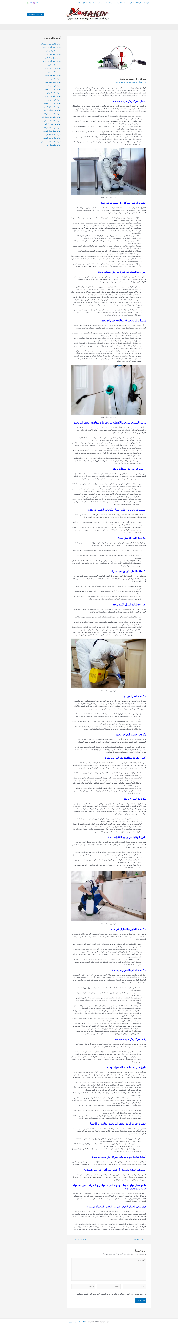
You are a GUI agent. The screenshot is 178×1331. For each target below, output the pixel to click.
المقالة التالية (80, 1239)
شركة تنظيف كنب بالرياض (52, 114)
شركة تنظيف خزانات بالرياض (51, 121)
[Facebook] (40, 3)
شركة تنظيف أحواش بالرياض (51, 47)
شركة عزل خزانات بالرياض (52, 138)
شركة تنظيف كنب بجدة (53, 96)
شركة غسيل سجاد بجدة (53, 82)
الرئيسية (146, 3)
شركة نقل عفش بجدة (53, 100)
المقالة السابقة (137, 1239)
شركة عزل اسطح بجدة (53, 65)
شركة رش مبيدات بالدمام (52, 110)
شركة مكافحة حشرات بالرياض (51, 142)
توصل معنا (109, 3)
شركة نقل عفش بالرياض (52, 124)
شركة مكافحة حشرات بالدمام (51, 44)
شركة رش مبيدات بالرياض (52, 128)
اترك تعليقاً (142, 82)
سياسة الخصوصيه (121, 3)
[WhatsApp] (28, 3)
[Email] (31, 3)
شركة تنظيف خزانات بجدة (52, 75)
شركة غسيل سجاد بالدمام (52, 58)
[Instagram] (34, 3)
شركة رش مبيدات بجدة (53, 68)
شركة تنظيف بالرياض (54, 145)
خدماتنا (78, 3)
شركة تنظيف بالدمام (54, 54)
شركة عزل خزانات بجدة (53, 89)
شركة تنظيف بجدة (55, 79)
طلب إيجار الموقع (89, 3)
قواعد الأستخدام (135, 3)
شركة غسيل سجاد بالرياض (52, 131)
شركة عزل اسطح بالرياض (52, 134)
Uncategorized (132, 82)
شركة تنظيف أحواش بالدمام (51, 61)
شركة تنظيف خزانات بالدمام (51, 117)
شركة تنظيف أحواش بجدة (52, 93)
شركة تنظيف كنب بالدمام (52, 51)
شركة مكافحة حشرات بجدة (52, 72)
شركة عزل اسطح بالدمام (52, 107)
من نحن (100, 3)
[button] (44, 2)
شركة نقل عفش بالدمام (53, 86)
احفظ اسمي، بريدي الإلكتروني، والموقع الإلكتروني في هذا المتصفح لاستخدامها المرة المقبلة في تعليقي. (109, 1294)
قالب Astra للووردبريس (77, 1322)
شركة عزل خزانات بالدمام (52, 103)
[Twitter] (37, 3)
